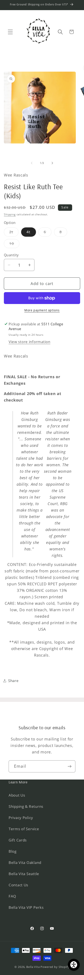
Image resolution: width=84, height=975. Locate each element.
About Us (17, 795)
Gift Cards (18, 840)
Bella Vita (33, 967)
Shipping (10, 214)
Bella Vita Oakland (25, 862)
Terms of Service (24, 828)
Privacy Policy (21, 817)
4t (28, 231)
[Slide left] (31, 163)
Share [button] (13, 680)
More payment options (42, 310)
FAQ (12, 896)
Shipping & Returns (26, 806)
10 (14, 244)
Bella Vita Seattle (24, 873)
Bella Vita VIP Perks (26, 907)
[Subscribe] (69, 766)
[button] (10, 32)
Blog (13, 851)
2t (14, 233)
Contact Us (18, 884)
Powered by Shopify (54, 967)
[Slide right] (52, 163)
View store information (29, 341)
